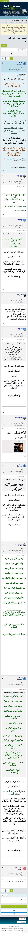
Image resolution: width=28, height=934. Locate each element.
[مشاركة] (3, 70)
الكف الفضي (11, 159)
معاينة (14, 910)
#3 (2, 230)
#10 (2, 879)
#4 (2, 305)
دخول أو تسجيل (5, 1)
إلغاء (14, 913)
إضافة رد (14, 906)
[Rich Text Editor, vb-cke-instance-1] (14, 900)
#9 (2, 689)
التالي (3, 58)
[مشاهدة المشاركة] (3, 233)
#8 (2, 555)
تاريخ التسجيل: (19, 69)
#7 (2, 476)
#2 (2, 186)
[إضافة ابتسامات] (2, 895)
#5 (2, 339)
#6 (2, 428)
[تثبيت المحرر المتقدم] (5, 895)
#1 (2, 74)
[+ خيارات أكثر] (3, 170)
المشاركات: (20, 70)
